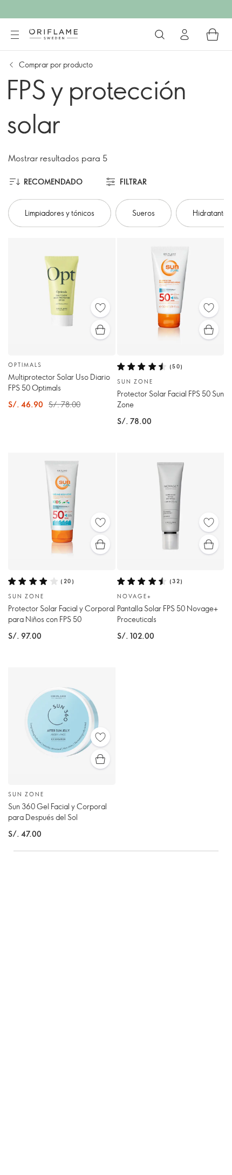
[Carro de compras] (212, 34)
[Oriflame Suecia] (53, 34)
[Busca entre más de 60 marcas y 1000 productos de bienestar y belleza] (160, 34)
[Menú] (14, 35)
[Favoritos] (100, 307)
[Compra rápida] (100, 329)
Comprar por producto (56, 64)
